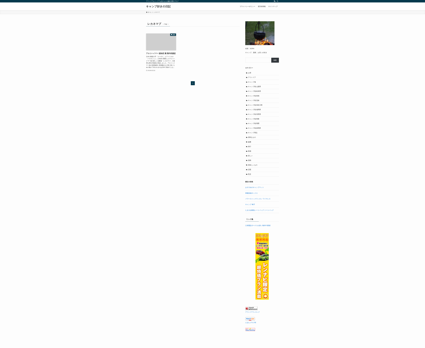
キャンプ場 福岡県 (254, 109)
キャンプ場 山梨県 (254, 86)
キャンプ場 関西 (253, 123)
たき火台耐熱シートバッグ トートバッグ (259, 210)
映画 (249, 151)
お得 (249, 73)
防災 (249, 174)
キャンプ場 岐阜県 (254, 91)
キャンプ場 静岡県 (254, 128)
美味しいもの (252, 165)
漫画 (249, 160)
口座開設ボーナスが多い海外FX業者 (257, 225)
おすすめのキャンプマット (254, 187)
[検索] (277, 1)
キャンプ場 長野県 (254, 114)
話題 (249, 169)
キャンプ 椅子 (250, 204)
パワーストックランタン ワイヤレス (257, 199)
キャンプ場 (252, 82)
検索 (275, 60)
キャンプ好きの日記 (158, 6)
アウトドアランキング (252, 312)
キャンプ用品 (252, 133)
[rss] (274, 1)
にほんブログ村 (250, 322)
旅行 (249, 146)
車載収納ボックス (251, 193)
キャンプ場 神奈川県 (255, 105)
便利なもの (252, 137)
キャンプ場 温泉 (253, 100)
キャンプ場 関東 (253, 119)
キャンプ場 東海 (253, 96)
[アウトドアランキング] (251, 309)
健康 (249, 142)
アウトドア (252, 77)
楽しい (250, 156)
